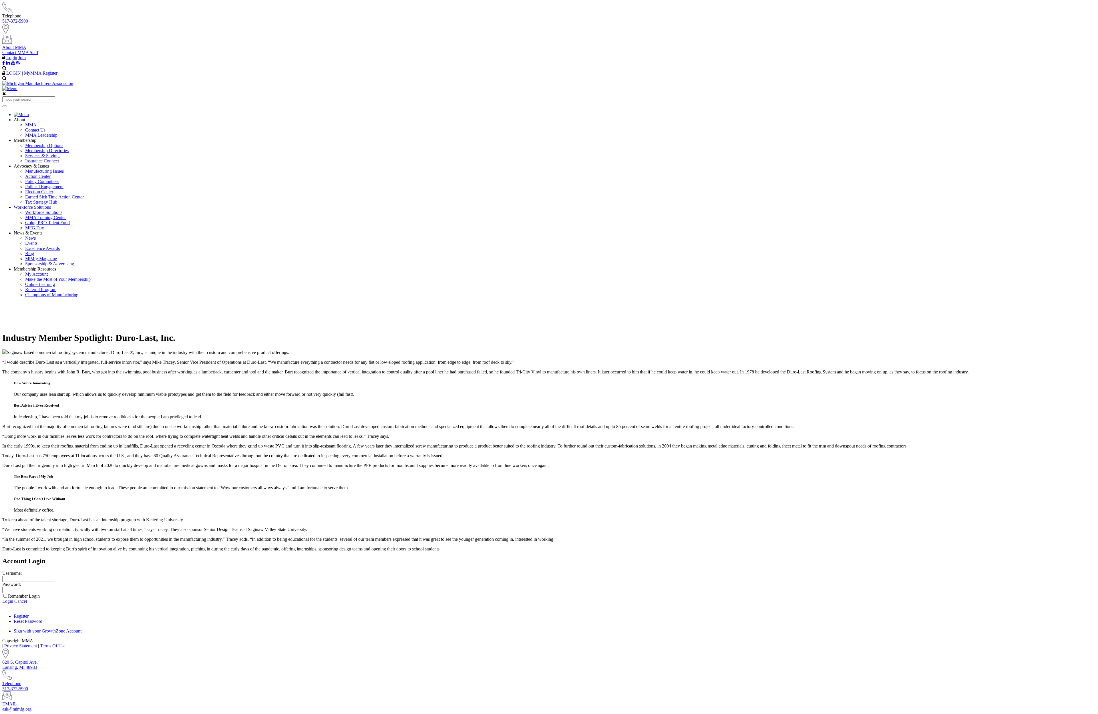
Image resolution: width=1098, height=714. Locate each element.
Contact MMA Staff (20, 52)
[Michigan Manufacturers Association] (37, 83)
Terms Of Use (52, 645)
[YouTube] (13, 62)
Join (22, 57)
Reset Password (28, 621)
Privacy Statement (20, 645)
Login (11, 57)
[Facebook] (3, 62)
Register (50, 73)
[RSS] (18, 62)
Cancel (20, 601)
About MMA (14, 47)
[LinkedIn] (8, 62)
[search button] (4, 106)
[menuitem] (555, 114)
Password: (11, 584)
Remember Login (24, 596)
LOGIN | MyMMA (23, 73)
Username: (12, 573)
